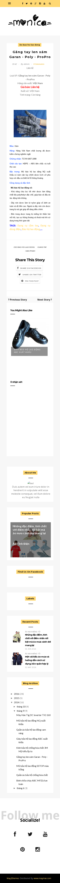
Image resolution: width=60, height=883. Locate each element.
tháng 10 (21, 706)
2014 (16, 702)
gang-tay (42, 247)
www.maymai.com (42, 878)
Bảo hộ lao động (31, 229)
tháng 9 (20, 710)
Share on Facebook (30, 268)
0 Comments (38, 64)
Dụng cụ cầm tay (27, 225)
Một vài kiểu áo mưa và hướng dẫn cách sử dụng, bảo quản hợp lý (37, 660)
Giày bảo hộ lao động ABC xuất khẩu (27, 350)
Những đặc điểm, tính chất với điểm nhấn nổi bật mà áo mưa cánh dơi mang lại (30, 529)
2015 (16, 698)
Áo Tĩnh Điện (21, 543)
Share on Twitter (32, 274)
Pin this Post (32, 281)
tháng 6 (20, 788)
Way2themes (13, 878)
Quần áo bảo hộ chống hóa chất (32, 775)
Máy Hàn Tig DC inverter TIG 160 (33, 715)
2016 (16, 693)
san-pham (30, 251)
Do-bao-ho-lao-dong (30, 45)
